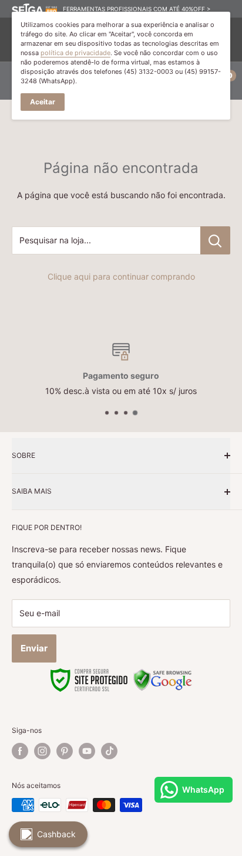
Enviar (34, 648)
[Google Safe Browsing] (162, 674)
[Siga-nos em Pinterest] (64, 751)
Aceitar (42, 101)
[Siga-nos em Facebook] (20, 751)
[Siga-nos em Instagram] (42, 751)
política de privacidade (75, 53)
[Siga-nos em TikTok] (109, 751)
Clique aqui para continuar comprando (121, 276)
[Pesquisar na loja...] (215, 240)
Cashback (56, 834)
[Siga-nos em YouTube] (87, 751)
